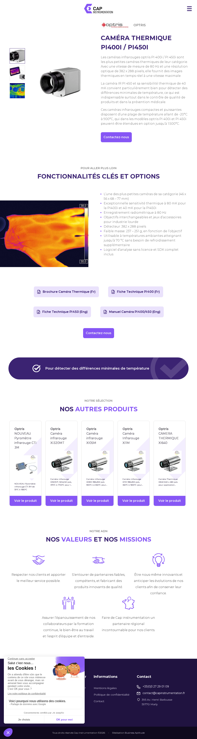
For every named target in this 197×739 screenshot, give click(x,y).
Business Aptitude (135, 732)
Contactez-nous (116, 137)
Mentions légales (105, 688)
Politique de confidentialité (111, 694)
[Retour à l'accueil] (98, 9)
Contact (99, 701)
